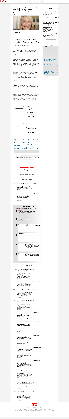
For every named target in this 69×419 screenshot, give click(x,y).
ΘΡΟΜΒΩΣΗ (31, 157)
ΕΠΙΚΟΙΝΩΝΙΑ (25, 409)
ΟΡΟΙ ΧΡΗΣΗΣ (22, 174)
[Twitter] (38, 29)
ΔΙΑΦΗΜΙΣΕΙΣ (36, 409)
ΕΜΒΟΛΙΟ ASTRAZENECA (25, 155)
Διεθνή (15, 8)
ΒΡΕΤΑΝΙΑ (26, 157)
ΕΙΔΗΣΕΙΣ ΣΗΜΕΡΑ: (17, 138)
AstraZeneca (25, 42)
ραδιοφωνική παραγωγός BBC (18, 157)
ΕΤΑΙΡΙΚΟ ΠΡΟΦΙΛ (43, 409)
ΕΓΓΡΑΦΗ (35, 172)
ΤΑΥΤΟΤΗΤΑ (19, 409)
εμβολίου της (18, 42)
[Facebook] (36, 29)
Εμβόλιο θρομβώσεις (37, 157)
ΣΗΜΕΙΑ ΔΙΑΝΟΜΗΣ (51, 410)
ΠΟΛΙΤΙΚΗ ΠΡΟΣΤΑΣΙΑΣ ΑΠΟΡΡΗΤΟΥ (30, 174)
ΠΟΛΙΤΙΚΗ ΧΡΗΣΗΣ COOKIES (41, 410)
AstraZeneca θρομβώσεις (34, 155)
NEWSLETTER (31, 409)
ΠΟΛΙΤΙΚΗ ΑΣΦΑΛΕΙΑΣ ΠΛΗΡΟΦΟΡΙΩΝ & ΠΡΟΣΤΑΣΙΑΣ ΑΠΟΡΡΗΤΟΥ (25, 410)
